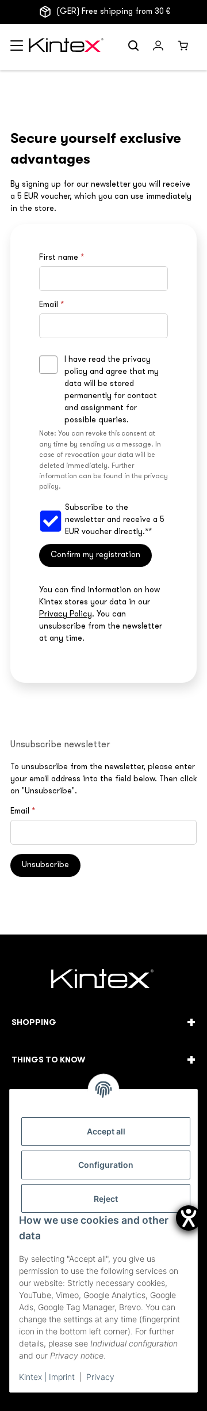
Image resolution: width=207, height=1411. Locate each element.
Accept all (106, 1131)
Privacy (100, 1377)
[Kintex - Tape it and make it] (104, 980)
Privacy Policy (65, 614)
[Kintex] (67, 47)
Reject (106, 1199)
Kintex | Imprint (47, 1377)
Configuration (105, 1165)
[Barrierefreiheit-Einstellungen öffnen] (188, 1218)
